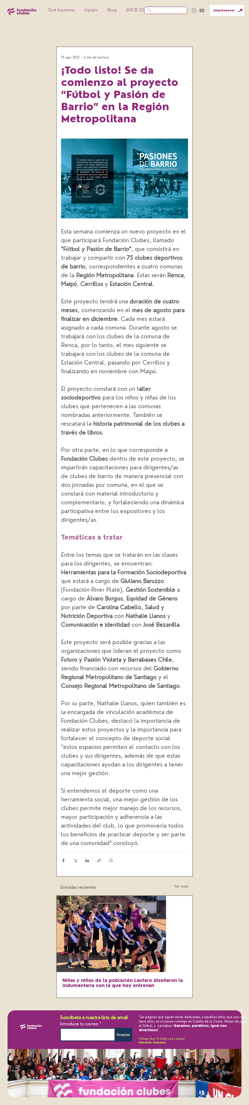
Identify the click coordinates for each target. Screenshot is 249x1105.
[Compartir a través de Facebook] (63, 860)
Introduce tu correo (79, 1024)
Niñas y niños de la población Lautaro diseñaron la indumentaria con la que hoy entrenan (122, 983)
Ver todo (181, 886)
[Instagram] (194, 10)
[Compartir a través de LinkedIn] (87, 860)
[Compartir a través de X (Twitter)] (75, 860)
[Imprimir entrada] (111, 860)
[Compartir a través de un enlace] (99, 860)
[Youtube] (202, 10)
